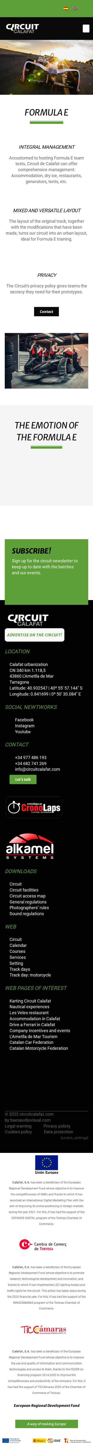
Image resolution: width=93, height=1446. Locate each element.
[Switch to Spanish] (65, 8)
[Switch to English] (74, 8)
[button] (86, 28)
